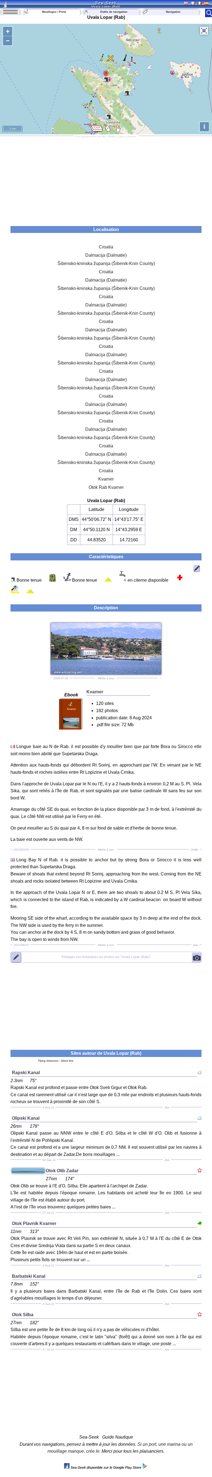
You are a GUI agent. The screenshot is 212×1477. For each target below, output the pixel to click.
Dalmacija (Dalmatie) (106, 255)
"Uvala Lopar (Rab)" (106, 957)
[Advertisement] (106, 179)
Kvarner (106, 479)
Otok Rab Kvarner (106, 487)
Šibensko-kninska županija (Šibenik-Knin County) (106, 263)
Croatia (106, 247)
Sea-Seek (106, 3)
